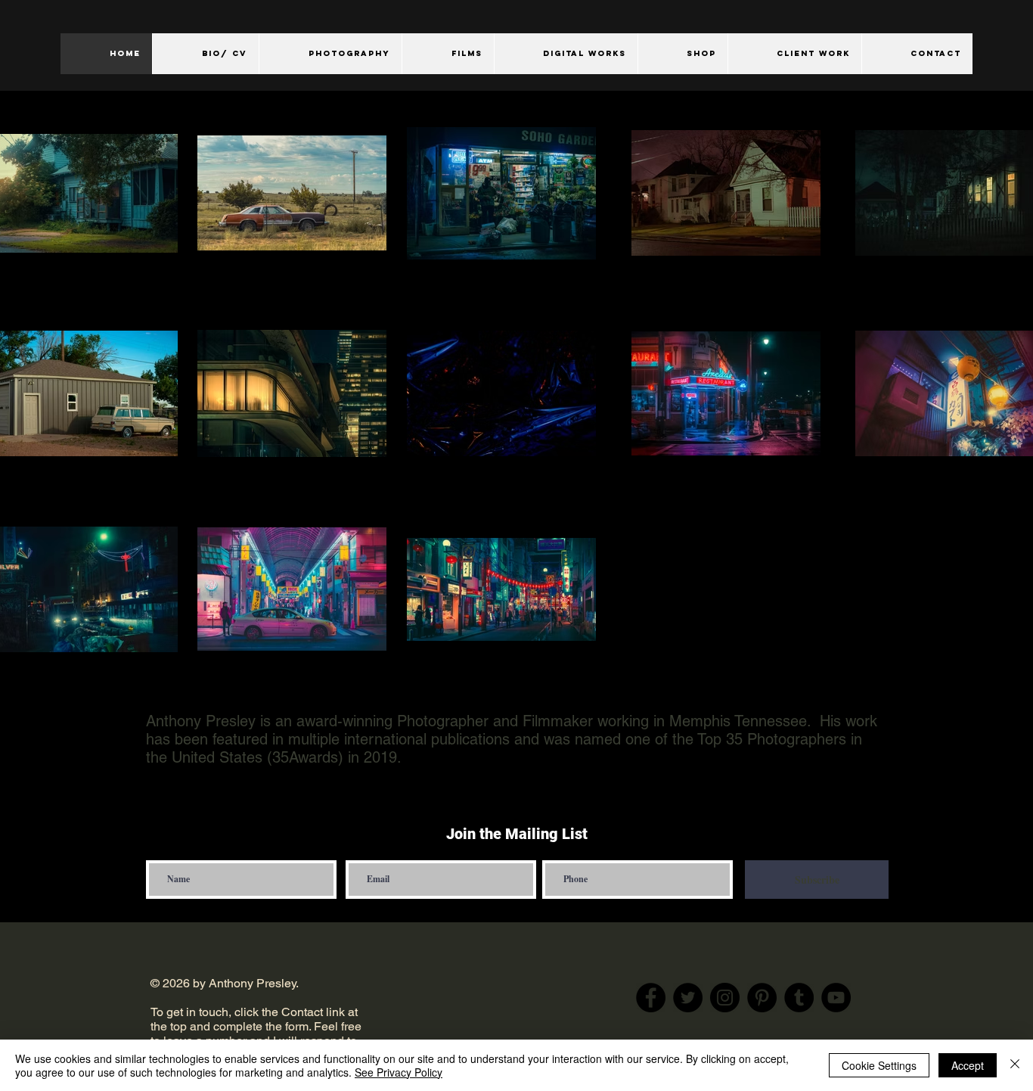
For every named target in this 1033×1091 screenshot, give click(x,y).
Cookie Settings (879, 1065)
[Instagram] (725, 997)
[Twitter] (688, 997)
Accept (967, 1065)
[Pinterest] (762, 997)
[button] (330, 53)
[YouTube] (836, 997)
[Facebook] (650, 997)
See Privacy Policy (398, 1072)
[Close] (1015, 1065)
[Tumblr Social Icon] (799, 997)
